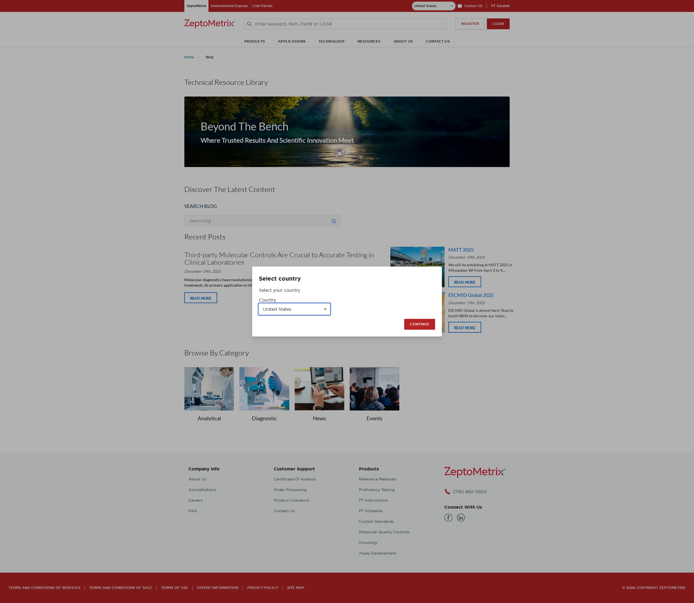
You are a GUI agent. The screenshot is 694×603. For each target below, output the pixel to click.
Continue (419, 324)
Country (267, 300)
